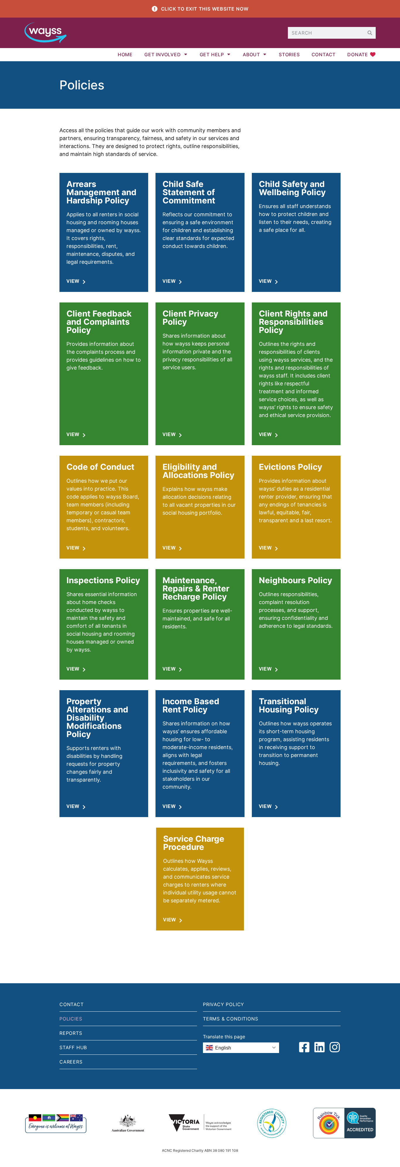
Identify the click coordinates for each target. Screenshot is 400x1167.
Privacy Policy (223, 1004)
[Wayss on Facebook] (304, 1047)
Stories (289, 54)
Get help (212, 54)
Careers (71, 1062)
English (223, 1047)
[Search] (370, 33)
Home (125, 54)
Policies (70, 1019)
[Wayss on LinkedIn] (319, 1047)
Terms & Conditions (230, 1019)
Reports (70, 1033)
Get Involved (162, 54)
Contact (324, 54)
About (251, 54)
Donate (357, 54)
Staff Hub (73, 1047)
